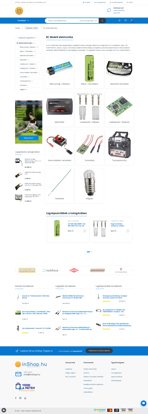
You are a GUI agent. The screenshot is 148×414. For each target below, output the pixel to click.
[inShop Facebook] (15, 398)
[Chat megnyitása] (143, 403)
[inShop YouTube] (25, 398)
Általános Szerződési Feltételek (93, 377)
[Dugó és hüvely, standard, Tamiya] (100, 230)
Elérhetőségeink (116, 380)
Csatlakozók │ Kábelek (117, 221)
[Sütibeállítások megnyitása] (4, 410)
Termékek (22, 20)
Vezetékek (23, 85)
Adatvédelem (88, 380)
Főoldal (17, 28)
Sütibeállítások (88, 392)
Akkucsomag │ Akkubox (27, 47)
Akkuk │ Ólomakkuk (73, 221)
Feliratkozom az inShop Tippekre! (99, 351)
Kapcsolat (116, 13)
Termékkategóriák (117, 2)
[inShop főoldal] (28, 11)
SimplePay (68, 369)
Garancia (86, 373)
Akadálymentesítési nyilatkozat (93, 384)
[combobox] (61, 20)
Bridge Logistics (70, 373)
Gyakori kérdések (118, 10)
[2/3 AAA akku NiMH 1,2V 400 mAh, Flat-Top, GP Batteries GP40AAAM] (57, 230)
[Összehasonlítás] (119, 20)
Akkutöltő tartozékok (26, 55)
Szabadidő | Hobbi (31, 28)
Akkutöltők (23, 60)
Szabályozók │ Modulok (27, 68)
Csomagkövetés (101, 2)
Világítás (22, 89)
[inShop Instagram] (20, 398)
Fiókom (131, 2)
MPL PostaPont (70, 377)
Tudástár (87, 2)
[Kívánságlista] (125, 20)
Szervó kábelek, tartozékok (28, 72)
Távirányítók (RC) (25, 81)
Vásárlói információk (90, 369)
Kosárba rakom (84, 231)
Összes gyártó (88, 388)
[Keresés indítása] (102, 20)
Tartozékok (23, 77)
